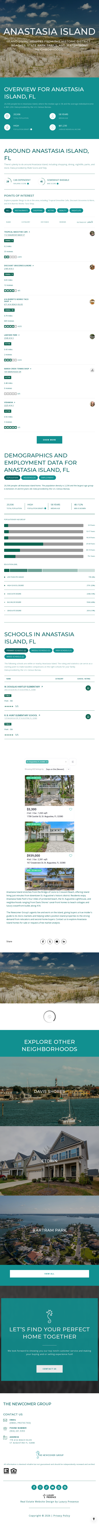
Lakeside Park (10, 335)
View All (49, 1273)
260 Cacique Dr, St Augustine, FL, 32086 (20, 690)
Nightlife (77, 210)
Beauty (63, 210)
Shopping (39, 210)
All (9, 210)
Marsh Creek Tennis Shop (16, 368)
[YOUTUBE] (52, 1487)
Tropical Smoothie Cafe (16, 232)
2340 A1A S (9, 338)
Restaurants (22, 210)
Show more (49, 440)
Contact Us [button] (49, 1369)
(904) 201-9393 (17, 1431)
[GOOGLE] (65, 1487)
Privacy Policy (61, 1515)
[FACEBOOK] (34, 1487)
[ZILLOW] (58, 1487)
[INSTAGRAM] (40, 1487)
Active (52, 210)
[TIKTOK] (46, 1487)
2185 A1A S (9, 268)
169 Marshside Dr (12, 372)
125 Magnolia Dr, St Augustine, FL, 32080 (20, 718)
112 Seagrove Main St (14, 235)
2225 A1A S (9, 405)
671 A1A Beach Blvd (13, 304)
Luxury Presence (69, 1501)
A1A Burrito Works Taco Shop (16, 300)
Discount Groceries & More (17, 265)
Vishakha (8, 402)
